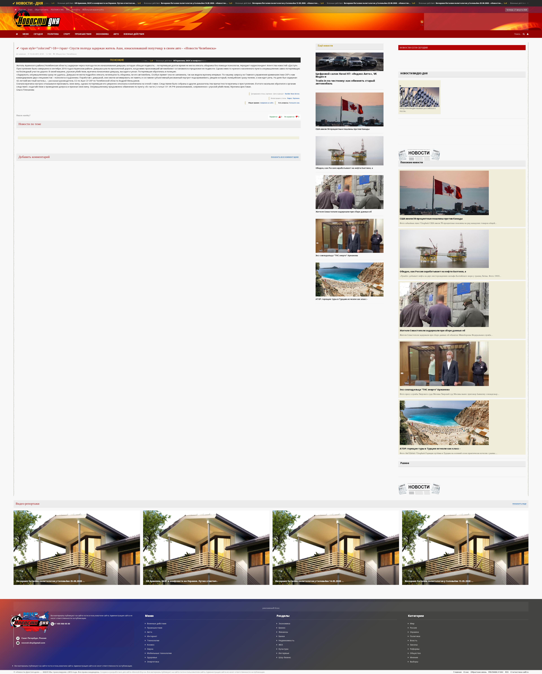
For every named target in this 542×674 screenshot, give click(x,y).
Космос (150, 644)
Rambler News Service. (292, 94)
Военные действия (95, 3)
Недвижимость (286, 640)
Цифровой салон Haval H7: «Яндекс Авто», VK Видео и (346, 75)
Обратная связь (42, 9)
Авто (149, 632)
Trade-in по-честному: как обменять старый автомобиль (345, 82)
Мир (412, 623)
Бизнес (282, 627)
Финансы (283, 632)
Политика (415, 636)
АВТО (116, 34)
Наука (150, 649)
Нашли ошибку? (23, 115)
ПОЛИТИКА (53, 34)
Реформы (414, 649)
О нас (30, 9)
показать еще (519, 503)
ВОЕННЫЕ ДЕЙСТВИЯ (134, 34)
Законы (414, 644)
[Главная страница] (17, 34)
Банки (282, 636)
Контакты (75, 9)
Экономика (284, 623)
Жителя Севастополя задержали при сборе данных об (344, 211)
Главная (22, 9)
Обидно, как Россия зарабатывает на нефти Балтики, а (344, 168)
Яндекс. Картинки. (293, 98)
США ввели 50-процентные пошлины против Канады (343, 129)
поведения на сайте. (267, 103)
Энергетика (153, 661)
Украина (414, 632)
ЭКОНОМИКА (102, 34)
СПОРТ (67, 34)
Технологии (153, 640)
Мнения (414, 657)
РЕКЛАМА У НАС (57, 9)
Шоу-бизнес (285, 657)
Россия (413, 627)
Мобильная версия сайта (93, 9)
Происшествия (154, 627)
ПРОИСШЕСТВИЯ (83, 34)
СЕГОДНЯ (38, 34)
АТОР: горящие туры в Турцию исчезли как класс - (342, 299)
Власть (413, 640)
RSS (67, 9)
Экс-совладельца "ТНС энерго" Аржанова (337, 255)
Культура (283, 649)
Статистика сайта (519, 672)
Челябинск (72, 54)
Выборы (414, 661)
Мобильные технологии (159, 653)
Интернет (152, 636)
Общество (60, 54)
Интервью (284, 653)
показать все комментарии (285, 157)
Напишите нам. (294, 103)
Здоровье (152, 657)
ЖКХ (281, 644)
